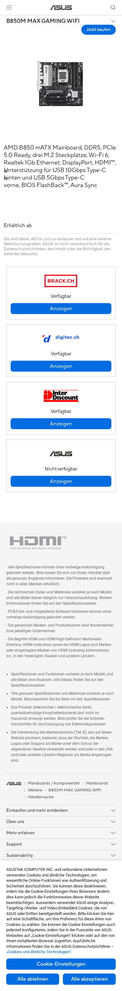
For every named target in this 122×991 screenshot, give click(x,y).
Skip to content (4, 19)
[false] (61, 308)
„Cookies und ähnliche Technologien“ (38, 951)
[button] (9, 7)
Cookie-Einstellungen (61, 964)
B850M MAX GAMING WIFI (43, 21)
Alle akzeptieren (89, 979)
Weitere (35, 790)
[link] (61, 7)
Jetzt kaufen (98, 30)
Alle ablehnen (32, 979)
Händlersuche (40, 797)
